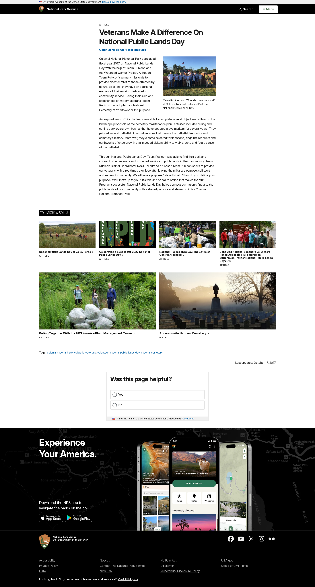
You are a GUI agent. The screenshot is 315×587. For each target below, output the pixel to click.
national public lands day (125, 352)
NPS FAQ (106, 571)
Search (247, 9)
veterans (90, 352)
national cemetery (152, 352)
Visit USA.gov (128, 579)
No (120, 405)
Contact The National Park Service (122, 566)
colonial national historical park (65, 352)
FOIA (42, 571)
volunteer (103, 352)
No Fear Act (168, 560)
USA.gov (227, 560)
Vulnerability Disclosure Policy (180, 571)
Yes (120, 394)
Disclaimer (167, 566)
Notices (105, 560)
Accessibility (47, 560)
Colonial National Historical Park (122, 50)
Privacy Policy (48, 566)
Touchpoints (188, 418)
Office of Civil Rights (234, 566)
